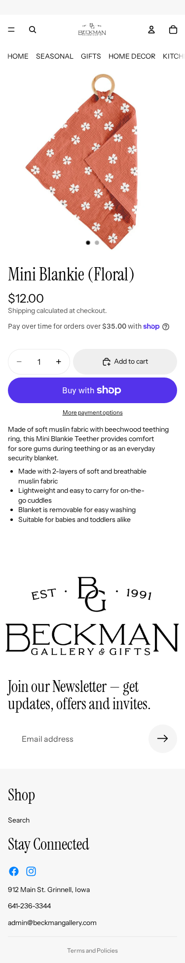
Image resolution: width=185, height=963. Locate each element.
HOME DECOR (132, 56)
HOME (18, 56)
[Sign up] (162, 738)
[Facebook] (14, 871)
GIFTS (91, 56)
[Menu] (11, 29)
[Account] (151, 29)
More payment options (93, 412)
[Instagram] (31, 871)
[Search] (32, 29)
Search (19, 820)
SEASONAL (55, 56)
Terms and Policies (92, 950)
